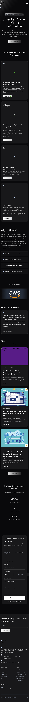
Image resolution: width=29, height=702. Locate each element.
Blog (2, 678)
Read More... (6, 384)
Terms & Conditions (20, 672)
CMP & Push (4, 674)
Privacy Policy (19, 669)
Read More (7, 96)
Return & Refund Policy (21, 674)
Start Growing (14, 41)
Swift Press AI (4, 676)
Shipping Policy (19, 680)
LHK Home (3, 669)
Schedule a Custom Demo (19, 553)
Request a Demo (14, 598)
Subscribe (5, 630)
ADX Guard (3, 672)
